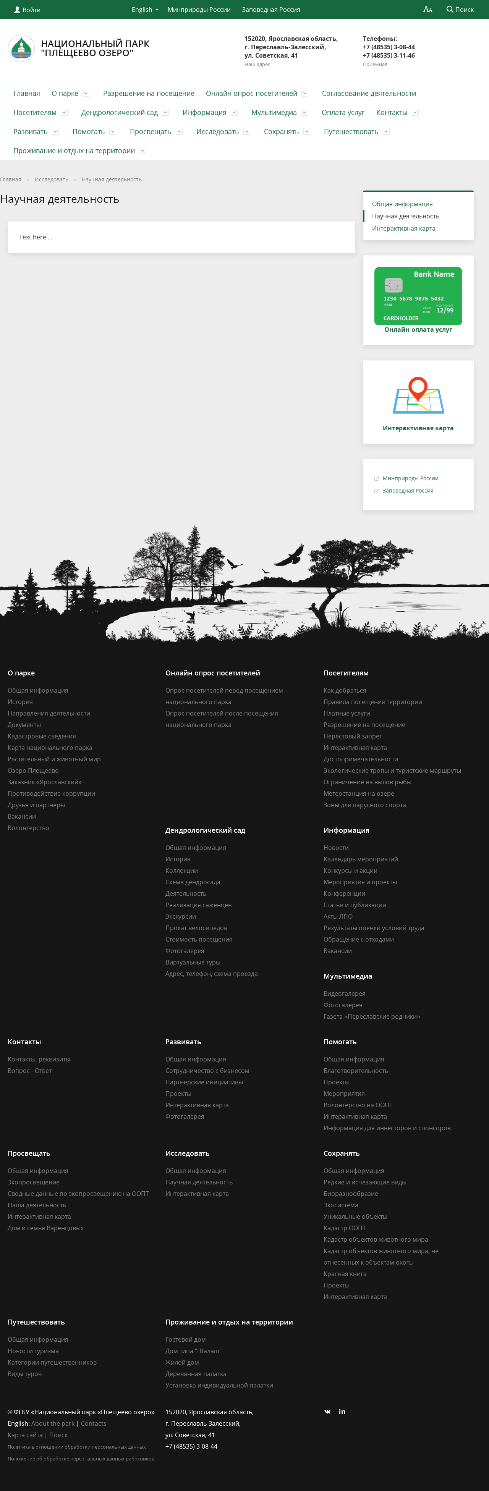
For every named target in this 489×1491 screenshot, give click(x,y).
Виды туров (25, 1374)
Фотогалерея (184, 951)
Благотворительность (356, 1070)
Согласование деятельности (369, 93)
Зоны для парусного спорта (365, 805)
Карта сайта (25, 1435)
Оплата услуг (343, 112)
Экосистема (341, 1205)
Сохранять (281, 131)
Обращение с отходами (359, 939)
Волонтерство (28, 828)
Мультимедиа (274, 112)
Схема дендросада (192, 882)
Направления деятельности (49, 713)
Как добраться (345, 690)
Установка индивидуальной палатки (219, 1385)
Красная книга (345, 1274)
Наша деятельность (37, 1205)
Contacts (94, 1423)
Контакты (392, 112)
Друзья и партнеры (36, 805)
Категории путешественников (52, 1362)
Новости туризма (33, 1351)
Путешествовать (351, 131)
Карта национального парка (50, 747)
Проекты (178, 1093)
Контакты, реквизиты (39, 1059)
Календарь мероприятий (361, 859)
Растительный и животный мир (54, 759)
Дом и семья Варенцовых (46, 1228)
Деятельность (185, 893)
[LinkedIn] (344, 1412)
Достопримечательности (361, 759)
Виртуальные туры (192, 962)
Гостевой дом (185, 1339)
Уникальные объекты (355, 1216)
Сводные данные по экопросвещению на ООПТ (78, 1193)
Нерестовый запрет (353, 736)
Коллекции (181, 870)
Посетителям (35, 112)
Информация (205, 112)
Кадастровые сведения (42, 736)
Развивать (30, 131)
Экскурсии (180, 916)
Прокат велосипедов (196, 928)
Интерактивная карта (404, 228)
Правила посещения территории (373, 702)
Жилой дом (182, 1362)
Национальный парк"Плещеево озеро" (95, 48)
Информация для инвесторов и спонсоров (387, 1128)
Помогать (89, 131)
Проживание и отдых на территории (74, 150)
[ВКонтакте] (329, 1412)
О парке (65, 93)
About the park (52, 1423)
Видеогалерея (345, 993)
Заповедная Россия (271, 9)
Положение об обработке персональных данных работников (81, 1458)
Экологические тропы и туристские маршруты (392, 770)
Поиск (58, 1435)
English (142, 9)
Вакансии (22, 816)
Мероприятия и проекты (360, 882)
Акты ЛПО (338, 916)
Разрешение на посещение (148, 93)
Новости (336, 847)
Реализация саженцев (198, 905)
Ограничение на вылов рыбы (367, 782)
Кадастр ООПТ (345, 1228)
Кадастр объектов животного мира (376, 1239)
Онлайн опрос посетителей (251, 93)
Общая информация (402, 204)
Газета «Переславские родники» (372, 1016)
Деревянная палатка (196, 1374)
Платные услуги (347, 713)
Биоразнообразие (351, 1193)
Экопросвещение (34, 1182)
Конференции (344, 893)
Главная (26, 93)
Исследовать (217, 131)
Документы (24, 724)
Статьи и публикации (355, 905)
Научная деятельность (112, 179)
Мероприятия (344, 1093)
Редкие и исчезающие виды (365, 1182)
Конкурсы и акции (350, 870)
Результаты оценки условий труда (374, 928)
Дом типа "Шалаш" (193, 1351)
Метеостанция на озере (359, 793)
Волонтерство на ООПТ (358, 1105)
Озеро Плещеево (33, 770)
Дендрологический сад (119, 112)
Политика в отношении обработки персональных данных (77, 1446)
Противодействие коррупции (51, 793)
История (20, 702)
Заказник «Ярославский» (45, 782)
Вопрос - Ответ (30, 1070)
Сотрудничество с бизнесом (207, 1070)
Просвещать (151, 131)
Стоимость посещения (199, 939)
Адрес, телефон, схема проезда (211, 973)
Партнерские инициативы (204, 1082)
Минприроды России (199, 9)
